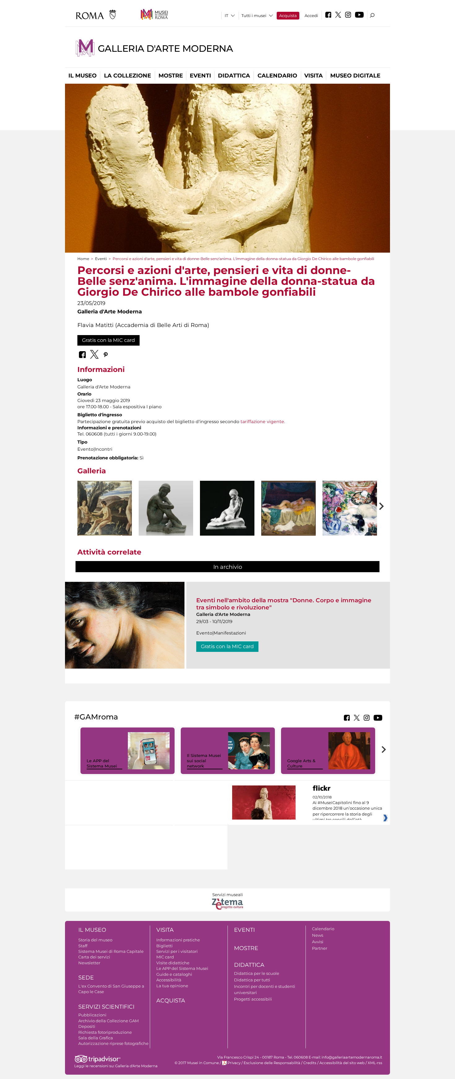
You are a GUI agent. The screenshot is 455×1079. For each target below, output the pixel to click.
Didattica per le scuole (256, 973)
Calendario (277, 75)
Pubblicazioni (92, 1014)
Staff (82, 945)
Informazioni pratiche (178, 939)
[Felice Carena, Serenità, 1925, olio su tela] (104, 508)
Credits (309, 1063)
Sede (86, 977)
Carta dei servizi (94, 956)
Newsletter (89, 962)
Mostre (170, 75)
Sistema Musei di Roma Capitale (111, 951)
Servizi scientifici (106, 1007)
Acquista (288, 15)
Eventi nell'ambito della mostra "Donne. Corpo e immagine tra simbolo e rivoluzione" (283, 604)
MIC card (165, 956)
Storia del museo (95, 939)
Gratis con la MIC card (108, 340)
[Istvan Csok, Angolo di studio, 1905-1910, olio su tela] (350, 508)
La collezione (127, 75)
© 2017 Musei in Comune (197, 1063)
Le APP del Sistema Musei (102, 763)
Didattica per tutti (252, 979)
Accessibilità (168, 979)
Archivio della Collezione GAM (108, 1020)
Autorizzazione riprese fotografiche (113, 1043)
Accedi (311, 15)
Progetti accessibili (253, 999)
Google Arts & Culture (301, 763)
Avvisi (317, 941)
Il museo (82, 75)
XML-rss (375, 1063)
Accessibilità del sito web (342, 1063)
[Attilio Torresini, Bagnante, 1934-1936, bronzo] (166, 513)
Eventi (200, 75)
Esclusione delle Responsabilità (272, 1063)
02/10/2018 (347, 808)
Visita (313, 75)
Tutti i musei (253, 15)
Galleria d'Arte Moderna (165, 48)
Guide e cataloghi (174, 974)
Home (83, 258)
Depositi (86, 1026)
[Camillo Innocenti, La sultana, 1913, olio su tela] (288, 508)
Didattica (234, 75)
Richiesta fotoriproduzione (105, 1032)
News (317, 935)
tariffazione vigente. (262, 421)
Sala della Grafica (95, 1037)
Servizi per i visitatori (177, 951)
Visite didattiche (172, 962)
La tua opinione (172, 985)
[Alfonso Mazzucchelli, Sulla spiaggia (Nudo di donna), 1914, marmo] (227, 508)
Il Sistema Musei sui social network (204, 760)
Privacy (234, 1063)
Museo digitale (355, 75)
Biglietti (164, 945)
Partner (319, 948)
